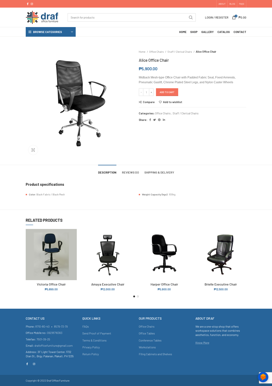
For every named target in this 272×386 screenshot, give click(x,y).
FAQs (85, 326)
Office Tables (147, 333)
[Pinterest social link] (159, 119)
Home (142, 51)
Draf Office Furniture (58, 380)
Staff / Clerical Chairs (180, 51)
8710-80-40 (42, 326)
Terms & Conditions (94, 340)
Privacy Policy (91, 347)
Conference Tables (150, 340)
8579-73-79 (61, 326)
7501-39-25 (43, 339)
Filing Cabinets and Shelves (155, 354)
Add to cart (167, 92)
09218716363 (54, 332)
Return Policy (90, 354)
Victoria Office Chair (51, 284)
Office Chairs (156, 51)
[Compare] (74, 235)
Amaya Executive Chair (107, 284)
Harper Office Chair (164, 284)
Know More (202, 342)
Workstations (147, 347)
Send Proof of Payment (96, 333)
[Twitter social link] (154, 119)
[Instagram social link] (32, 3)
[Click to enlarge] (33, 150)
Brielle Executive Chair (221, 284)
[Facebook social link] (28, 3)
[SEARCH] (190, 17)
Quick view (74, 243)
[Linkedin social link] (164, 119)
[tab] (107, 170)
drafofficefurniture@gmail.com (53, 345)
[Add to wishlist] (74, 252)
